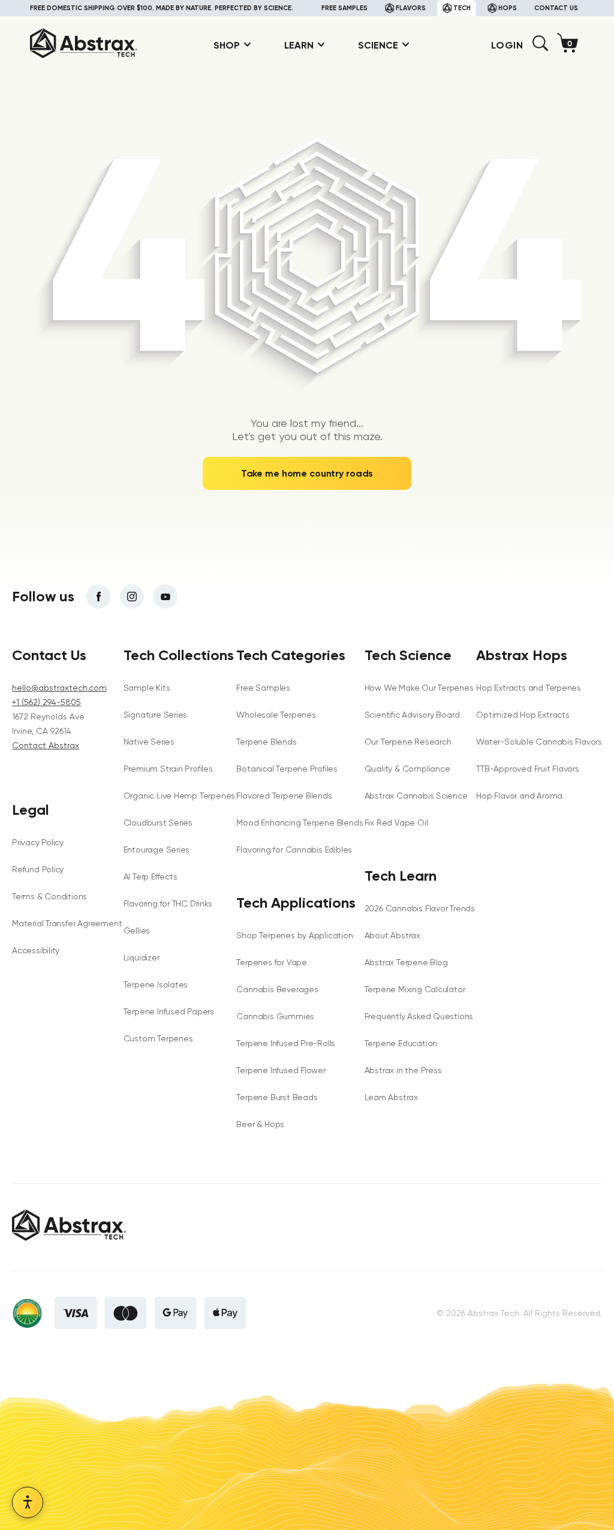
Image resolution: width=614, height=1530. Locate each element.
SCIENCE (378, 45)
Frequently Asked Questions (419, 1016)
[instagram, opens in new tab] (132, 597)
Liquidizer (141, 957)
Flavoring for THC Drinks (168, 903)
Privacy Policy (38, 842)
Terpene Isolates (156, 984)
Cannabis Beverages (277, 989)
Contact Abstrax (45, 745)
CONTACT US (556, 8)
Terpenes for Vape (271, 962)
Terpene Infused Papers (169, 1011)
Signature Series (156, 714)
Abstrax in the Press (403, 1070)
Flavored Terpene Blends (284, 795)
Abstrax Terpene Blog (406, 962)
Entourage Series (157, 849)
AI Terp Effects (150, 876)
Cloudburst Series (158, 822)
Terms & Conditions (49, 896)
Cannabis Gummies (275, 1016)
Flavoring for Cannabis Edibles (294, 849)
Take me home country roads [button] (307, 473)
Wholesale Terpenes (275, 714)
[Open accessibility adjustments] (27, 1502)
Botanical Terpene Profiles (287, 768)
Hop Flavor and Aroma (519, 795)
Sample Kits (147, 687)
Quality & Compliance (407, 768)
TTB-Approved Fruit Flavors (527, 768)
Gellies (137, 930)
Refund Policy (38, 869)
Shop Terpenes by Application (294, 935)
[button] (540, 47)
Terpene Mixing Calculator (415, 989)
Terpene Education (401, 1043)
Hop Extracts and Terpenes (528, 687)
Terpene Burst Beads (276, 1097)
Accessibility (35, 950)
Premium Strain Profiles (168, 768)
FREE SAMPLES (344, 8)
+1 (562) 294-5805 (46, 702)
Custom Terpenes (158, 1038)
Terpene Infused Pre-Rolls (285, 1043)
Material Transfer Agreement (67, 923)
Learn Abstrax (391, 1097)
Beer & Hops (260, 1124)
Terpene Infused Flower (280, 1070)
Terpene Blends (266, 741)
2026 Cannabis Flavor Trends (420, 908)
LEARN (299, 45)
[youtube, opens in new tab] (165, 597)
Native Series (149, 741)
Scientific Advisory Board (412, 714)
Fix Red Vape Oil (396, 822)
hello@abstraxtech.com (59, 687)
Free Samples (263, 687)
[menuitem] (227, 45)
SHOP (226, 45)
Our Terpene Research (408, 741)
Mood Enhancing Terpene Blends (299, 822)
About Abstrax (392, 935)
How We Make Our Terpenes (419, 687)
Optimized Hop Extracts (522, 714)
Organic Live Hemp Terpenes (180, 795)
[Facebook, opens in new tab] (98, 597)
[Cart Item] (570, 45)
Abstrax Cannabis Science (416, 795)
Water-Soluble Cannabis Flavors (539, 741)
